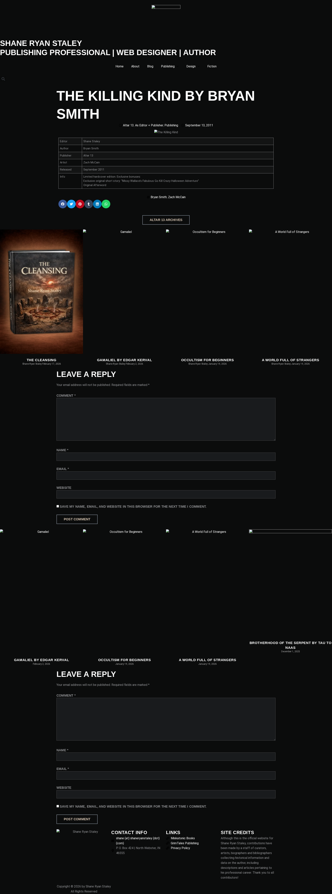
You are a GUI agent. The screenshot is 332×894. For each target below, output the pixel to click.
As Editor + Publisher (149, 125)
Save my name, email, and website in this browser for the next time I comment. (133, 506)
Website (63, 487)
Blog (150, 66)
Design (191, 66)
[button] (3, 79)
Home (119, 66)
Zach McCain (177, 197)
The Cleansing (41, 360)
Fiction (212, 66)
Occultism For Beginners (207, 360)
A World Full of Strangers (290, 360)
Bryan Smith (159, 197)
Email (62, 469)
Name (62, 450)
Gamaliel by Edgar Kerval (124, 360)
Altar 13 (128, 125)
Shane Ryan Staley (41, 43)
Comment (66, 395)
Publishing (168, 66)
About (135, 66)
